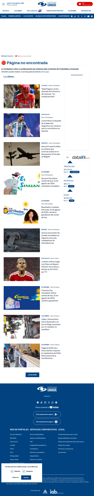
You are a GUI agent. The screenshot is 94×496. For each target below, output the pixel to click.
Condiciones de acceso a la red (67, 434)
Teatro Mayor (14, 459)
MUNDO (44, 229)
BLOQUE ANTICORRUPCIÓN (46, 16)
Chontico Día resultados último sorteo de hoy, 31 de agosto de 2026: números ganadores (49, 295)
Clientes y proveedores (37, 452)
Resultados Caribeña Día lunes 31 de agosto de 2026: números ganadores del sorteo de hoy (50, 212)
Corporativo (62, 452)
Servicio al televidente (37, 434)
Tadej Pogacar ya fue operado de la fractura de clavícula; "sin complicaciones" (50, 93)
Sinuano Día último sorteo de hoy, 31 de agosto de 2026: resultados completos (50, 182)
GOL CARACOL (32, 11)
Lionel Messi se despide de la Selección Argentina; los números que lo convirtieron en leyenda (51, 125)
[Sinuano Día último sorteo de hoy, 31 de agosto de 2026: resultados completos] (22, 183)
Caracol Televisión (16, 434)
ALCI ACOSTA (28, 16)
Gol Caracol (14, 442)
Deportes (29, 471)
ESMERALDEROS (14, 16)
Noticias (17, 471)
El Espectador (14, 456)
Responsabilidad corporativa (67, 438)
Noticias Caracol (7, 56)
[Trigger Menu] (3, 4)
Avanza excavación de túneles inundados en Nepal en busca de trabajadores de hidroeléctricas (50, 238)
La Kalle (12, 445)
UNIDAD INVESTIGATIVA (54, 11)
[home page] (47, 4)
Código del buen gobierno (38, 445)
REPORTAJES (86, 11)
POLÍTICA (5, 11)
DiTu (11, 452)
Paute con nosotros (36, 459)
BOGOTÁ (44, 143)
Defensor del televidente (37, 438)
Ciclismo (44, 85)
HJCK (12, 449)
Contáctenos (34, 449)
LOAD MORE (32, 375)
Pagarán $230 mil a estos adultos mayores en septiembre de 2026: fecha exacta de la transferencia (51, 353)
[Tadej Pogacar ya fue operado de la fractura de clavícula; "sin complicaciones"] (22, 96)
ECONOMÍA (72, 11)
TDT (31, 442)
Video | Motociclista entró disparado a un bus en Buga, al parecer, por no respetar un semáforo (51, 324)
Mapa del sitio (34, 456)
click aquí (45, 71)
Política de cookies (64, 445)
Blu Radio (13, 438)
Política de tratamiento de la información (71, 442)
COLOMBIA (18, 11)
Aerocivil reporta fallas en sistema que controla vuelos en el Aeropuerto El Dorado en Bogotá (50, 151)
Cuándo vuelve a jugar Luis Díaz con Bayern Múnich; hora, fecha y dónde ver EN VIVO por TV (50, 266)
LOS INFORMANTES (65, 16)
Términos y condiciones (65, 449)
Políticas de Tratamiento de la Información (67, 478)
